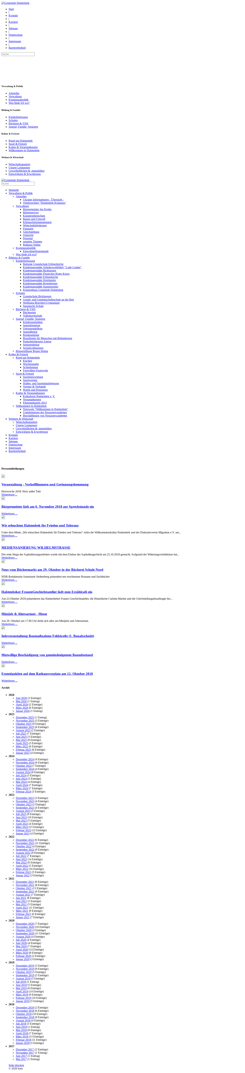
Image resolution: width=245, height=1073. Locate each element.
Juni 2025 (21, 736)
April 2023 (22, 823)
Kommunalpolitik (19, 99)
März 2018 (22, 1036)
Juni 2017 (21, 1055)
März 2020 (22, 952)
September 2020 (25, 933)
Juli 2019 (21, 981)
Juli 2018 (21, 1023)
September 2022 (25, 849)
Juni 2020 (21, 943)
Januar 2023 (23, 833)
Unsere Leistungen (19, 167)
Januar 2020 (23, 959)
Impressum (15, 41)
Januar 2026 (23, 710)
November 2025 (25, 720)
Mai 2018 (21, 1030)
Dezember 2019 (25, 965)
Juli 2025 (21, 733)
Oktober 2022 (24, 846)
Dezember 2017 (25, 1049)
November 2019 (25, 968)
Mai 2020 (21, 946)
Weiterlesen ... (9, 494)
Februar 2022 (23, 872)
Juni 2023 (21, 817)
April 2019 (22, 991)
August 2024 (23, 772)
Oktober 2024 (24, 765)
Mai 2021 (21, 904)
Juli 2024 (21, 775)
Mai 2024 (21, 781)
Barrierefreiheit (17, 47)
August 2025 (23, 730)
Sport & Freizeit (18, 143)
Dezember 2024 (25, 759)
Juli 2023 (21, 814)
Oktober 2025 (24, 723)
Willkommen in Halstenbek (24, 150)
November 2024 (25, 762)
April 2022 (22, 865)
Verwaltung (15, 96)
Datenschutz (16, 34)
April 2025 (22, 743)
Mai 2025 (21, 739)
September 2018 (25, 1017)
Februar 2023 (23, 830)
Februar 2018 (23, 1039)
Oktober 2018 (24, 1014)
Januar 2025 (23, 752)
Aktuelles (14, 93)
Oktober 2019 (24, 972)
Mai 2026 (21, 701)
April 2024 (22, 785)
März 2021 (22, 910)
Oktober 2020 (24, 930)
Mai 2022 (21, 862)
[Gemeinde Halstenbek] (15, 2)
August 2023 (23, 810)
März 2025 (22, 746)
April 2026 (22, 704)
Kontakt (13, 15)
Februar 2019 (23, 997)
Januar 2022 (23, 875)
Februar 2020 (23, 955)
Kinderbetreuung (18, 117)
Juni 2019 (21, 984)
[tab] (122, 468)
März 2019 (22, 994)
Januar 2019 (23, 1001)
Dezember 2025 (25, 717)
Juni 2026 (21, 698)
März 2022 (22, 868)
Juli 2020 (21, 939)
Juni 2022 (21, 859)
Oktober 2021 (24, 888)
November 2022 (25, 843)
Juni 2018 (21, 1026)
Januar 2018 (23, 1043)
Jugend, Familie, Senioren (23, 126)
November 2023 (25, 801)
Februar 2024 (23, 791)
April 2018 (22, 1033)
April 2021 (22, 907)
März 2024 (22, 788)
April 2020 (22, 949)
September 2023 (25, 807)
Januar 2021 (23, 917)
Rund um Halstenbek (21, 140)
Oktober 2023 (24, 804)
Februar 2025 (23, 749)
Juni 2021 (21, 901)
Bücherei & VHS (18, 123)
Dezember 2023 (25, 798)
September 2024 (25, 768)
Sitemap (13, 28)
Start (11, 9)
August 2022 (23, 852)
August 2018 (23, 1020)
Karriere (13, 21)
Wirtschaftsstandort (19, 164)
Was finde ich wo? (19, 102)
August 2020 (23, 936)
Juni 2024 (21, 778)
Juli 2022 (21, 856)
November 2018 (25, 1010)
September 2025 (25, 727)
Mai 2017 (21, 1059)
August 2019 (23, 978)
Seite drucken (16, 1065)
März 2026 (22, 707)
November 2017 (25, 1052)
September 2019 (25, 975)
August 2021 (23, 894)
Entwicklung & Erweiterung (25, 174)
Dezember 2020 (25, 923)
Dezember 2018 (25, 1007)
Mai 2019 (21, 988)
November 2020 (25, 926)
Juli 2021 (21, 897)
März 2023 (22, 827)
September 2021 (25, 891)
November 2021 (25, 885)
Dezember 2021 (25, 881)
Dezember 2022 (25, 839)
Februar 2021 (23, 914)
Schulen (13, 120)
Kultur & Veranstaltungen (23, 147)
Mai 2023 (21, 820)
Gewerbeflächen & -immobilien (26, 170)
